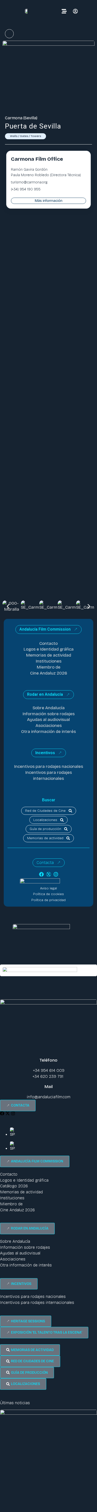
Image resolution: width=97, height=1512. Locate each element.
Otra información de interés (48, 731)
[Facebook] (41, 874)
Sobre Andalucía (49, 707)
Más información (48, 201)
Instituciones (48, 661)
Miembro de (48, 667)
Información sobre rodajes (49, 713)
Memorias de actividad (48, 655)
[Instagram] (55, 874)
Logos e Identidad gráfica (49, 649)
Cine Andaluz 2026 (48, 673)
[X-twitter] (48, 874)
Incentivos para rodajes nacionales (48, 766)
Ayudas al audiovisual (48, 719)
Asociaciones (49, 725)
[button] (8, 606)
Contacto (48, 643)
